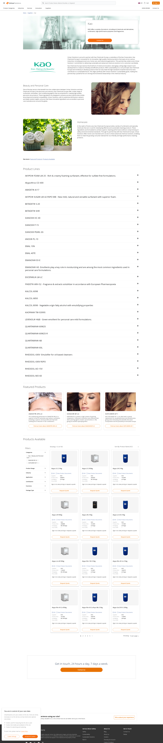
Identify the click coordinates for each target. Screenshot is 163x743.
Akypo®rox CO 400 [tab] (34, 182)
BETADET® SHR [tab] (32, 211)
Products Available (49, 159)
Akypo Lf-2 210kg (56, 468)
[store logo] (13, 3)
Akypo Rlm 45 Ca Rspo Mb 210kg (92, 607)
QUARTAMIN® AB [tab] (33, 340)
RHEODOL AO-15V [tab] (33, 368)
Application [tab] (29, 477)
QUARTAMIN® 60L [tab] (34, 347)
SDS (53, 473)
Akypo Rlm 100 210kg (89, 561)
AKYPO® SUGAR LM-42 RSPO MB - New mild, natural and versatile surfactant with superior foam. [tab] (70, 197)
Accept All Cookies (30, 736)
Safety (84, 731)
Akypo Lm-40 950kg (58, 561)
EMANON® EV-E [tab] (32, 260)
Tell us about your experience (124, 717)
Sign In (157, 3)
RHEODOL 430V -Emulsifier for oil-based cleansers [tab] (48, 354)
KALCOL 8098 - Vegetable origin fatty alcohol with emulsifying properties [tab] (59, 305)
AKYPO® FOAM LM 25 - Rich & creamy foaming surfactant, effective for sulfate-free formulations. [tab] (70, 175)
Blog (105, 731)
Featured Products (36, 159)
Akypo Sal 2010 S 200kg (120, 607)
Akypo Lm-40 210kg (119, 515)
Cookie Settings (12, 736)
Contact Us (126, 731)
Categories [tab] (29, 452)
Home (24, 13)
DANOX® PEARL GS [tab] (34, 232)
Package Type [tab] (30, 490)
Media (125, 734)
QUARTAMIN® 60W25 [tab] (35, 326)
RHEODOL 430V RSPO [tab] (35, 361)
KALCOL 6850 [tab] (31, 298)
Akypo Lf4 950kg (57, 515)
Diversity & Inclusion (109, 739)
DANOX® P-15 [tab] (32, 225)
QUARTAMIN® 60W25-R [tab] (36, 333)
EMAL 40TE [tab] (30, 253)
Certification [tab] (29, 481)
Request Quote (64, 491)
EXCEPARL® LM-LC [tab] (34, 277)
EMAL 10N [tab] (30, 246)
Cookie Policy (24, 731)
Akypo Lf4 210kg (118, 468)
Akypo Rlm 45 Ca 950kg (59, 607)
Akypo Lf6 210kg (87, 515)
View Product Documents (64, 473)
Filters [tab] (27, 448)
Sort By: (117, 447)
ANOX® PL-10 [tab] (31, 239)
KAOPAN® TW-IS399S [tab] (35, 312)
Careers (106, 737)
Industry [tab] (28, 473)
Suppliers (48, 8)
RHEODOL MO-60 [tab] (33, 375)
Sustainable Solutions (89, 737)
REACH (84, 739)
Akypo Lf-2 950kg (87, 468)
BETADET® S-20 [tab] (32, 204)
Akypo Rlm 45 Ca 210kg (120, 561)
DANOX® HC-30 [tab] (32, 218)
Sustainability (86, 734)
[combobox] (78, 3)
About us (106, 734)
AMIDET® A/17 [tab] (32, 189)
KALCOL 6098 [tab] (31, 291)
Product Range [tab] (30, 468)
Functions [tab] (29, 486)
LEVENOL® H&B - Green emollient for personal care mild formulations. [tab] (58, 319)
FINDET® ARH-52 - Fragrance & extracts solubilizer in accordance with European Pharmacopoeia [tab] (70, 284)
